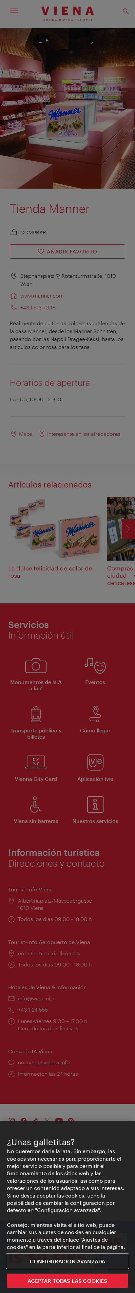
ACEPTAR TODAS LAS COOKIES (67, 1281)
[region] (67, 1207)
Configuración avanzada (68, 1261)
